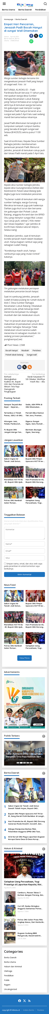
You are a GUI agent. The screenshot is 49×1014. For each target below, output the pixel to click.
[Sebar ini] (31, 36)
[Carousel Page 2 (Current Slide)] (21, 762)
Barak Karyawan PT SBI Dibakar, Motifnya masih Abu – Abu (35, 378)
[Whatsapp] (31, 41)
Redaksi (40, 1010)
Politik (6, 980)
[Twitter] (24, 367)
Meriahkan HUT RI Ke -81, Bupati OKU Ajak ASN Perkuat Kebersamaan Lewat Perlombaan (13, 480)
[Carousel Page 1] (18, 762)
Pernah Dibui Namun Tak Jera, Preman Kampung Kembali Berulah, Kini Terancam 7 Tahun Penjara (35, 414)
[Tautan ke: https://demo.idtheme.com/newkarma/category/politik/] (43, 736)
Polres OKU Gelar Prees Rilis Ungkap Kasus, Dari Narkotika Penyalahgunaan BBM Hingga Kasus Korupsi (31, 921)
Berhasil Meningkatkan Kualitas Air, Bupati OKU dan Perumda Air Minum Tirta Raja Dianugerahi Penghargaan (13, 383)
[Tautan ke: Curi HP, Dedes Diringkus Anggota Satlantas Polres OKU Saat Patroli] (10, 910)
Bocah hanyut (11, 350)
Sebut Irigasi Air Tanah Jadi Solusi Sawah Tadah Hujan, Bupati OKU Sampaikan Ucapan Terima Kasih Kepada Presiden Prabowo (13, 460)
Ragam (7, 984)
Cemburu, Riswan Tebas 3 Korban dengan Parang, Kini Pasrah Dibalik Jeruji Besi (30, 893)
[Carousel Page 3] (24, 762)
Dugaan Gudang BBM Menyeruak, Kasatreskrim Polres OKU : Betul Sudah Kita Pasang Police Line (31, 934)
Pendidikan (9, 975)
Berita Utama (10, 962)
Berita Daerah (9, 39)
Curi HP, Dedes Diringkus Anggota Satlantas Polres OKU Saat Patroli (29, 907)
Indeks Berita (28, 1010)
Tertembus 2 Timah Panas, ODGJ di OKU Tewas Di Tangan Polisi (13, 414)
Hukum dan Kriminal (13, 966)
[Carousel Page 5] (31, 762)
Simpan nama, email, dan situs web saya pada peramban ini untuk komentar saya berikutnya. (23, 566)
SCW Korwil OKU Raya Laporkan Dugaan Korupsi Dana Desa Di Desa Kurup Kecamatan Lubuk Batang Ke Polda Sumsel (26, 838)
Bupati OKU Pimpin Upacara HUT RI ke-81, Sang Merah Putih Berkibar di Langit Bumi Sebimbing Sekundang (35, 460)
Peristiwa (37, 350)
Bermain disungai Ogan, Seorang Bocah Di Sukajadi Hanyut (34, 431)
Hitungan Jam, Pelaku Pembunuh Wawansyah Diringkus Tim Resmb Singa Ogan (13, 422)
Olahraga (8, 971)
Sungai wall (32, 354)
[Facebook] (19, 367)
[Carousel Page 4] (27, 762)
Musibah (25, 350)
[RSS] (29, 367)
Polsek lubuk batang (14, 354)
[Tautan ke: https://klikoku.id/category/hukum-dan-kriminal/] (43, 849)
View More (24, 658)
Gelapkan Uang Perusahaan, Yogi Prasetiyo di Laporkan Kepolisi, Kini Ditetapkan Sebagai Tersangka (34, 501)
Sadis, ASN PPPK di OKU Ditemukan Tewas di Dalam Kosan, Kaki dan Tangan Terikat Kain (34, 405)
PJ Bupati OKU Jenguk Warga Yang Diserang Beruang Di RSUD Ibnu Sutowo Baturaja (13, 431)
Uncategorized (10, 989)
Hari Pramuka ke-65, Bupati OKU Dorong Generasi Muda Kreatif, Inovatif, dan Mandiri (35, 480)
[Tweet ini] (36, 36)
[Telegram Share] (41, 36)
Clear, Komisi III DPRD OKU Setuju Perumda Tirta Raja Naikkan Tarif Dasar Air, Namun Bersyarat (23, 755)
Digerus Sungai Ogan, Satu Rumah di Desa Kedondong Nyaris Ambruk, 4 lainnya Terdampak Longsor (35, 422)
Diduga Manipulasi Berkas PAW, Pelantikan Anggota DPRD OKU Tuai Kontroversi (24, 830)
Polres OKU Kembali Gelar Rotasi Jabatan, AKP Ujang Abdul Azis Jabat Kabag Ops (13, 501)
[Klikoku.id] (25, 4)
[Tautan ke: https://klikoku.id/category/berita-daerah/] (43, 773)
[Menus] (4, 4)
